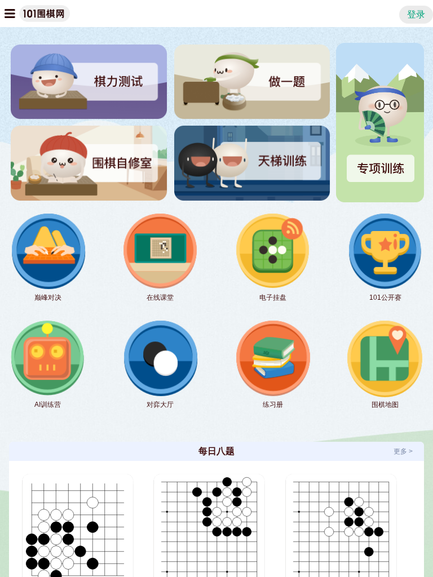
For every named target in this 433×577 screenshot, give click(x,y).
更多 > (403, 451)
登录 (416, 14)
